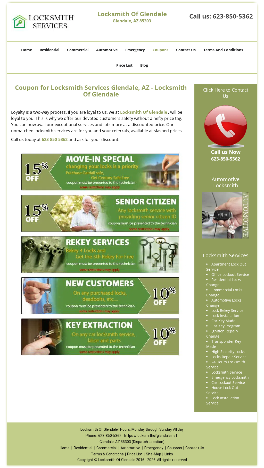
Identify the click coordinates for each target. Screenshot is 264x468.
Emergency (135, 49)
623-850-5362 (233, 16)
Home (26, 49)
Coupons (160, 49)
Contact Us (186, 49)
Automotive (107, 49)
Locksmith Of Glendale (143, 112)
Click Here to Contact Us (225, 93)
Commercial (77, 49)
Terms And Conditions (223, 49)
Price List (124, 65)
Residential (49, 49)
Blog (144, 65)
